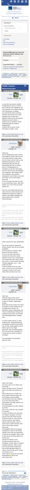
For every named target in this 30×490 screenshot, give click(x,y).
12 (14, 83)
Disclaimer (4, 486)
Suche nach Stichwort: (9, 25)
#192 (26, 282)
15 (21, 83)
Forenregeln (6, 39)
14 (19, 83)
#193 (26, 228)
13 (16, 83)
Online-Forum (14, 73)
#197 (26, 91)
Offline (21, 94)
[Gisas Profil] (15, 94)
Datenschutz (19, 486)
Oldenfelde (13, 143)
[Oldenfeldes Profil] (20, 143)
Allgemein (6, 73)
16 (23, 83)
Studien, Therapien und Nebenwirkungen (14, 75)
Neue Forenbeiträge (8, 44)
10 (10, 83)
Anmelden (8, 134)
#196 (26, 140)
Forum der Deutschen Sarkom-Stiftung (13, 74)
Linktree (10, 488)
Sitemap (4, 488)
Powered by (10, 484)
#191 (26, 370)
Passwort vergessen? (9, 66)
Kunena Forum (18, 484)
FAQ (4, 41)
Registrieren (13, 68)
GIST (20, 75)
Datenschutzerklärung (9, 42)
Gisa (10, 94)
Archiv (25, 486)
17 (25, 83)
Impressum (11, 486)
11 (12, 83)
